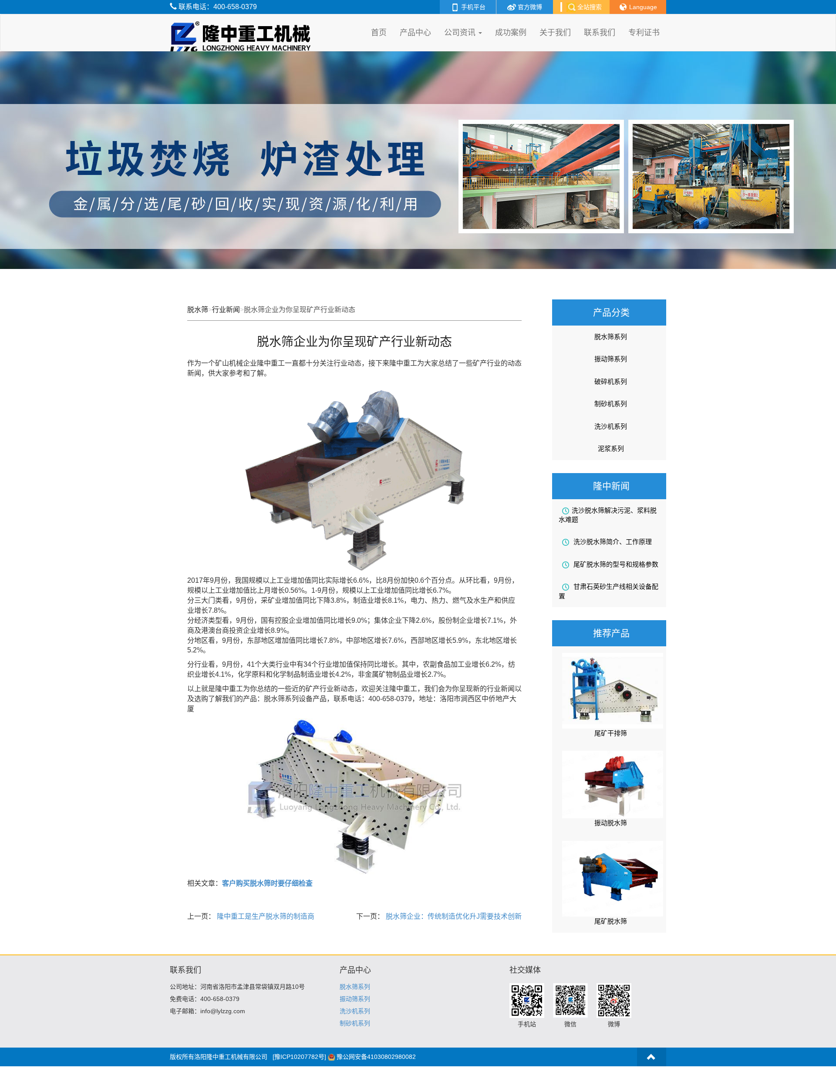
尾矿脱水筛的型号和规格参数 (615, 564)
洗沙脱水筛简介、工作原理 (612, 541)
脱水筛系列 (610, 336)
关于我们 (555, 32)
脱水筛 (197, 309)
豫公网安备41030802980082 (376, 1056)
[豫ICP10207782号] (299, 1056)
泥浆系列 (611, 448)
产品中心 (415, 32)
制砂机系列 (610, 403)
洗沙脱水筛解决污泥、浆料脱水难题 (608, 515)
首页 (379, 32)
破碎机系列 (610, 381)
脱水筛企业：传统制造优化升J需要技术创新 (453, 916)
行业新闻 (226, 309)
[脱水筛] (242, 25)
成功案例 (510, 32)
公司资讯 (461, 32)
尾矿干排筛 (610, 733)
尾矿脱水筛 (610, 921)
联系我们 (599, 32)
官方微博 (529, 6)
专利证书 (644, 32)
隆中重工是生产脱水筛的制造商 (264, 916)
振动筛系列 (610, 359)
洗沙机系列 (610, 426)
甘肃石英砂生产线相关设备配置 (608, 591)
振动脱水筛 (610, 822)
